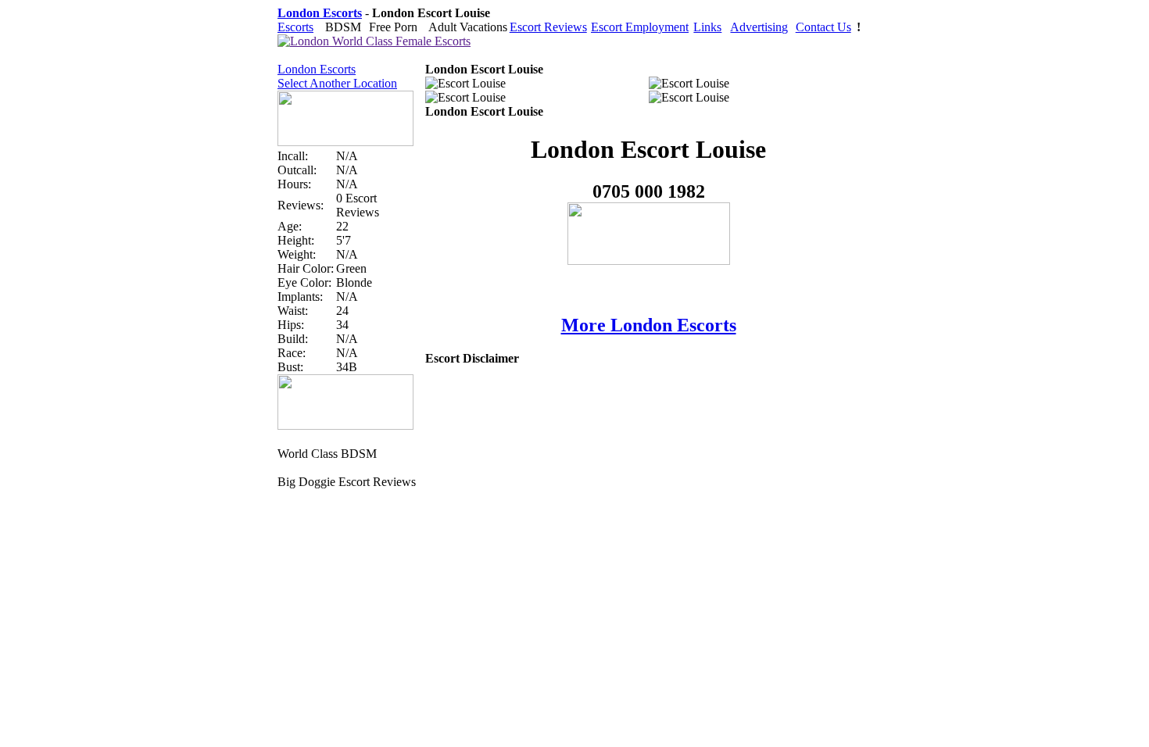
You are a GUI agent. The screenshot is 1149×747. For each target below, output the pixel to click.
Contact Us (823, 27)
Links (707, 27)
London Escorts (316, 69)
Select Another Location (337, 83)
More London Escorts (648, 325)
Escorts (295, 27)
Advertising (759, 27)
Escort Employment (640, 27)
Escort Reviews (548, 27)
